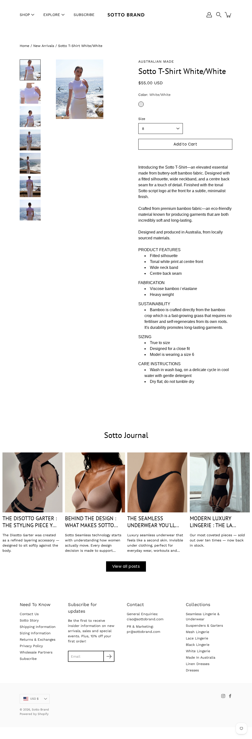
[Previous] (61, 89)
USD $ (34, 699)
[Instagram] (223, 696)
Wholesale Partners (36, 652)
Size (141, 119)
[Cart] (228, 15)
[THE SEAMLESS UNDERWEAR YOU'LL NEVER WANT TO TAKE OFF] (157, 482)
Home (24, 46)
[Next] (98, 89)
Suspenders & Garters (204, 625)
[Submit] (108, 656)
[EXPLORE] (63, 14)
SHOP (25, 15)
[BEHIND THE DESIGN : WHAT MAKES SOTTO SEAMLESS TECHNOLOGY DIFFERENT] (95, 482)
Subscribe (28, 659)
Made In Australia (200, 657)
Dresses (192, 670)
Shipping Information (38, 627)
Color (154, 95)
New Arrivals (43, 46)
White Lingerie (198, 651)
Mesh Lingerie (197, 632)
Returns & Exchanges (37, 639)
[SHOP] (32, 14)
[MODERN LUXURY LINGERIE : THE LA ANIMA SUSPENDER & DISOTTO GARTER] (220, 482)
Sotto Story (29, 620)
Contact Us (29, 614)
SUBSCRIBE (84, 15)
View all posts (126, 566)
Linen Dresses (197, 664)
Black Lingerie (197, 645)
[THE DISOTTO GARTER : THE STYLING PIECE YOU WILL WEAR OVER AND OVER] (32, 482)
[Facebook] (230, 696)
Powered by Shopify (34, 714)
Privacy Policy (31, 646)
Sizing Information (35, 633)
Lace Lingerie (197, 638)
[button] (218, 14)
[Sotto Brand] (126, 14)
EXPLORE (51, 15)
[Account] (209, 15)
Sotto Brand (40, 709)
